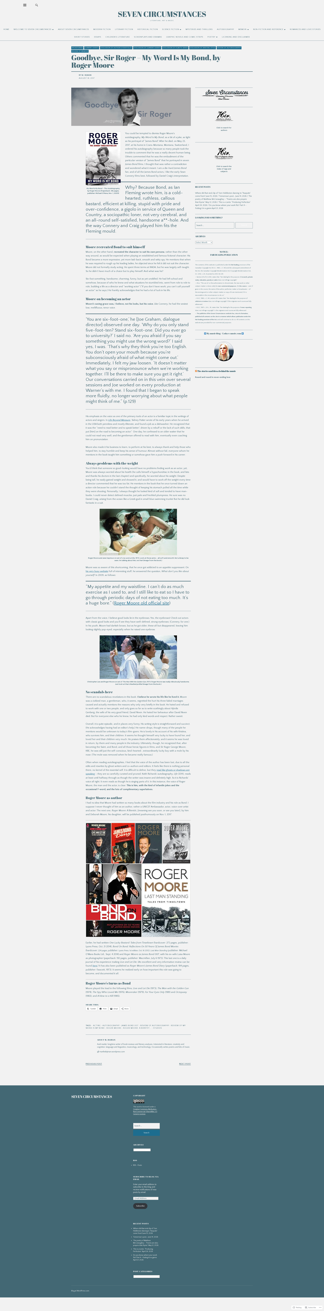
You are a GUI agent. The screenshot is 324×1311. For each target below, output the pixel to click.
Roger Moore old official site (141, 603)
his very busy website (97, 571)
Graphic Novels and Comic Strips (184, 37)
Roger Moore (113, 1028)
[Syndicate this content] (196, 371)
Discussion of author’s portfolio (116, 48)
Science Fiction (170, 29)
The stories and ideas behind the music (216, 371)
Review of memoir (80, 51)
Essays (97, 37)
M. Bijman (87, 75)
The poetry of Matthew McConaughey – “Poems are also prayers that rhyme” (223, 199)
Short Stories (82, 37)
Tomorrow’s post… (227, 196)
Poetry (211, 37)
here (95, 965)
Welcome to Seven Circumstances (32, 29)
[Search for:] (146, 1126)
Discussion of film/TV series (175, 48)
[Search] (36, 5)
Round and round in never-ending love (212, 377)
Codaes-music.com (231, 333)
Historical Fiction (147, 29)
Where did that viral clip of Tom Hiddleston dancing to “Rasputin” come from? (145, 1230)
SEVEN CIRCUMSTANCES (162, 14)
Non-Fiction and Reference (268, 29)
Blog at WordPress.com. (80, 1291)
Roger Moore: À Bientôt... (137, 1028)
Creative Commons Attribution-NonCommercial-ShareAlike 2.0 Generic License (145, 1111)
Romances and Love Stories (305, 29)
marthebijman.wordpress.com (112, 1052)
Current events (92, 48)
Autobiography (225, 29)
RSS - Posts (137, 1165)
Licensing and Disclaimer (236, 37)
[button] (98, 843)
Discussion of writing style (202, 48)
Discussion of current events (147, 48)
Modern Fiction (102, 29)
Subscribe (140, 1206)
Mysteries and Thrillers (199, 29)
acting (97, 1025)
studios (157, 1028)
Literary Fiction (124, 29)
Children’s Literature (117, 37)
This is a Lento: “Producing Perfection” (235, 202)
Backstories (77, 48)
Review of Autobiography (229, 48)
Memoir (242, 29)
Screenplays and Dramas (148, 37)
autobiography (111, 1025)
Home (6, 29)
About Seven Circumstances (73, 29)
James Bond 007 (129, 1025)
